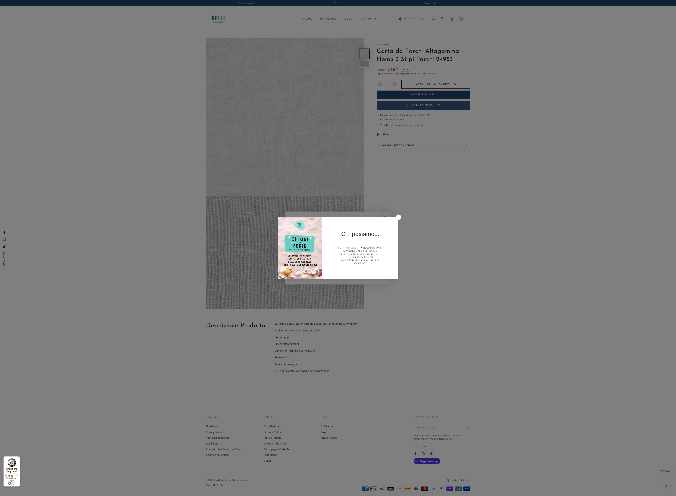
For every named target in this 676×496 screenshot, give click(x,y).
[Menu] (18, 458)
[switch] (11, 483)
